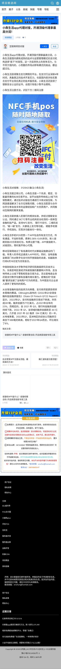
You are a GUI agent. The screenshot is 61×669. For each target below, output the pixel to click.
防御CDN (6, 554)
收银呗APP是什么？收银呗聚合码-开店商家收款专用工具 (30, 335)
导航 (46, 9)
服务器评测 (6, 536)
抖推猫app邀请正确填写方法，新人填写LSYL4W (20, 625)
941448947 (21, 445)
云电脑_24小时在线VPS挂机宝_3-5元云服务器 (38, 649)
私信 (54, 46)
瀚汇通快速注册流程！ (48, 359)
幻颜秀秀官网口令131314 (12, 619)
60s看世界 (6, 506)
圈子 (11, 9)
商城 (25, 9)
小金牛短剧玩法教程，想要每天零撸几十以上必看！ (21, 643)
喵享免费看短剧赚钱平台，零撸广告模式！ (18, 631)
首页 (4, 9)
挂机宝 (4, 530)
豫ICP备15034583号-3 (30, 653)
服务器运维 (6, 542)
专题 (39, 9)
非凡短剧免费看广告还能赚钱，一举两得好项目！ (21, 637)
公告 (18, 9)
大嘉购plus (6, 518)
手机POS (5, 524)
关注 (45, 46)
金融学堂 (5, 548)
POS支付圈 (6, 512)
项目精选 (8, 37)
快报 (32, 9)
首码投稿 (5, 566)
